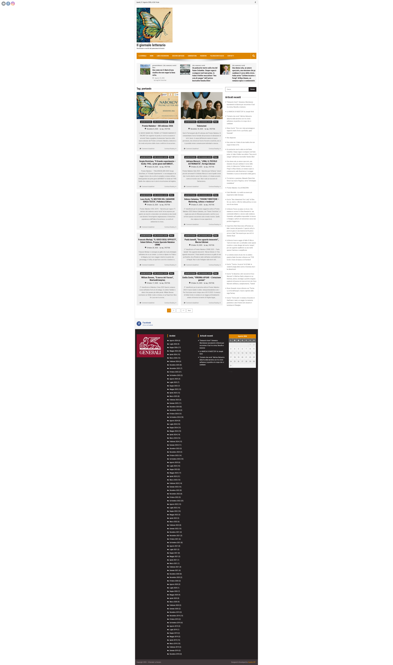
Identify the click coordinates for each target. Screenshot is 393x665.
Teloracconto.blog (217, 56)
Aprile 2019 (173, 640)
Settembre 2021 (175, 543)
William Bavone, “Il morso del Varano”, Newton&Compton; (157, 278)
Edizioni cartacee (178, 56)
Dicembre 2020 (174, 574)
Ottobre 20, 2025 (152, 248)
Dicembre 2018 (174, 654)
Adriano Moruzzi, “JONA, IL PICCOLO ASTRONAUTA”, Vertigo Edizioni (201, 162)
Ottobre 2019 (174, 619)
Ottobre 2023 (174, 455)
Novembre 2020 (175, 577)
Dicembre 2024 (174, 407)
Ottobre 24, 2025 (152, 167)
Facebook (203, 56)
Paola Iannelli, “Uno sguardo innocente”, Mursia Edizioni (202, 240)
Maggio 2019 (174, 637)
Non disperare (231, 138)
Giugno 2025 (174, 386)
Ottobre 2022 (174, 497)
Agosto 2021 (174, 546)
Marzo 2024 (173, 438)
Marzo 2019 (173, 644)
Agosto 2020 (174, 584)
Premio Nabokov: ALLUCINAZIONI (238, 188)
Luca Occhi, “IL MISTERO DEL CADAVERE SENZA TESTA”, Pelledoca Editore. (157, 200)
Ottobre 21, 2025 (196, 205)
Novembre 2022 (175, 494)
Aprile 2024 (173, 435)
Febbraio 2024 (174, 442)
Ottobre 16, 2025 (196, 283)
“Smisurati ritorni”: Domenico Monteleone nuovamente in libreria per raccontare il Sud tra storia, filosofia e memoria (241, 104)
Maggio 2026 (174, 351)
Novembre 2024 (175, 410)
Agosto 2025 (174, 379)
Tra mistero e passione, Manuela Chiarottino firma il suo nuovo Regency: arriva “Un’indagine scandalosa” (241, 180)
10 (231, 353)
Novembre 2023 (175, 452)
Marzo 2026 (173, 358)
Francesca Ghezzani (239, 81)
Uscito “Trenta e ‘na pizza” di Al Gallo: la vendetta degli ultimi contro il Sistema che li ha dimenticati (241, 266)
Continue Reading (169, 148)
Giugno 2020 (174, 591)
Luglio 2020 (173, 588)
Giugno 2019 (174, 633)
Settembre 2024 (175, 417)
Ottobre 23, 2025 (196, 167)
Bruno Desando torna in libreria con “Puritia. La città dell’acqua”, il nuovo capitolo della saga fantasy (241, 290)
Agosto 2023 (174, 462)
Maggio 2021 (174, 556)
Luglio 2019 (173, 630)
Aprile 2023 (173, 476)
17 (183, 310)
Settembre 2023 (175, 459)
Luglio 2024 (173, 424)
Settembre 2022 (175, 501)
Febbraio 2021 (174, 567)
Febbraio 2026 (174, 361)
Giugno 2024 (174, 428)
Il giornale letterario (151, 45)
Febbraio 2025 (174, 400)
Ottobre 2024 (174, 414)
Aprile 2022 (173, 518)
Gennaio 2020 (174, 609)
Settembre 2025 (175, 375)
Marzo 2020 (173, 602)
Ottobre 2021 (174, 539)
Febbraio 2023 (174, 483)
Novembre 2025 (175, 368)
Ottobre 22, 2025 (152, 205)
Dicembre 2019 (174, 612)
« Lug (230, 371)
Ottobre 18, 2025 (196, 245)
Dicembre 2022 (174, 490)
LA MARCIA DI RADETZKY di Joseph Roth (240, 112)
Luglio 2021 (173, 549)
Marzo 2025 (173, 396)
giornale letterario (146, 122)
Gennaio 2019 (174, 650)
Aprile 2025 (173, 393)
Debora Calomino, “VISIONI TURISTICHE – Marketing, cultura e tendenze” (201, 200)
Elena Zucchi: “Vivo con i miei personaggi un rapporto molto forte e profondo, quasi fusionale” (241, 130)
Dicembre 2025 (174, 365)
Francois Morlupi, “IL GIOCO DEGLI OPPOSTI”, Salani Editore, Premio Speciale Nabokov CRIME (157, 242)
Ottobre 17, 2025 (152, 283)
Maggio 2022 (174, 515)
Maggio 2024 (174, 431)
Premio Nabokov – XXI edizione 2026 (157, 126)
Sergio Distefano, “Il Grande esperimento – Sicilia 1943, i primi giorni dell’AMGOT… (157, 162)
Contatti (230, 56)
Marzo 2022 (173, 522)
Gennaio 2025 (174, 403)
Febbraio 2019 (174, 647)
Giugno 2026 (174, 347)
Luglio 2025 (173, 382)
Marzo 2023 (173, 480)
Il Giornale (142, 56)
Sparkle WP (252, 662)
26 (238, 361)
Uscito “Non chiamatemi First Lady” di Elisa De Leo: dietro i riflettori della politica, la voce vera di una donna (241, 202)
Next (189, 310)
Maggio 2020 (174, 595)
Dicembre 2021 (174, 532)
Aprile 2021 (173, 560)
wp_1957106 (166, 129)
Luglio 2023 (173, 466)
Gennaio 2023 (174, 487)
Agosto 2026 (174, 341)
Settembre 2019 (175, 623)
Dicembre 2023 (174, 448)
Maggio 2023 (174, 473)
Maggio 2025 (174, 389)
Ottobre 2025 (174, 372)
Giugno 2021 (174, 553)
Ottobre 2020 (174, 581)
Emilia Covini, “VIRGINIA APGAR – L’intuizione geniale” (201, 278)
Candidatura (192, 56)
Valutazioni (201, 126)
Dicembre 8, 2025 (152, 129)
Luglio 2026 (173, 344)
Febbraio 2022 (174, 525)
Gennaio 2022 (174, 529)
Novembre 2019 (175, 616)
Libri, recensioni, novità (156, 65)
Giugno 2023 (174, 469)
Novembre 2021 (175, 536)
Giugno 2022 (174, 511)
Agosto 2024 (174, 421)
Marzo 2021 (173, 563)
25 (234, 361)
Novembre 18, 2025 (196, 129)
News (151, 56)
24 (231, 361)
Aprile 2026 (173, 354)
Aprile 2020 (173, 598)
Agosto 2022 (174, 504)
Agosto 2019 (174, 626)
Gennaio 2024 (174, 445)
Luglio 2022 (173, 508)
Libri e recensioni (163, 56)
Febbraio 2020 (174, 605)
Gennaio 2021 (174, 570)
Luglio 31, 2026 (236, 78)
